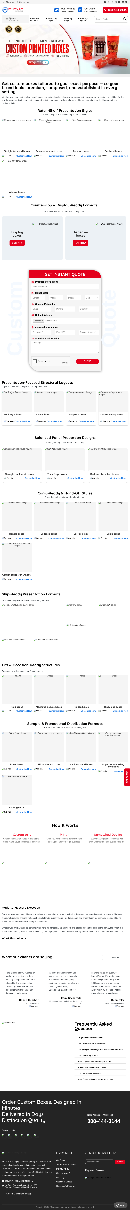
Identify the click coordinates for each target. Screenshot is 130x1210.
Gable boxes (113, 534)
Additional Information (47, 338)
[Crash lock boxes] (113, 613)
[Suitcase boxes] (49, 516)
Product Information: (46, 282)
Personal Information (46, 327)
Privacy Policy (62, 1169)
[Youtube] (119, 2)
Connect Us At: (8, 1130)
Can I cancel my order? (88, 1055)
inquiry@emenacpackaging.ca (19, 1181)
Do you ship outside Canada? (90, 1038)
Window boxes (17, 192)
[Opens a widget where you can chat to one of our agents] (120, 1205)
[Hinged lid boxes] (113, 689)
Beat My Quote (83, 19)
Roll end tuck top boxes (104, 474)
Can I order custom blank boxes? (92, 1043)
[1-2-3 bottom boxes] (97, 640)
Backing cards (16, 807)
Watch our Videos (64, 1182)
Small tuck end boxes (81, 764)
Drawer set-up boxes (112, 414)
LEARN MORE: (65, 1153)
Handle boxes (16, 534)
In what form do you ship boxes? (92, 1067)
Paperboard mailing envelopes (113, 765)
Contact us (24, 2)
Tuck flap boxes (57, 474)
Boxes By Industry (34, 19)
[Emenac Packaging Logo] (12, 10)
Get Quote (60, 1160)
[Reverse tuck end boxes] (49, 134)
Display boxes (17, 234)
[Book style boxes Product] (17, 401)
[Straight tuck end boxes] (17, 134)
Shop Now (17, 243)
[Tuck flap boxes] (65, 464)
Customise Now (24, 156)
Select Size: (41, 293)
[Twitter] (109, 2)
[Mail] (126, 2)
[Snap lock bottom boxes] (49, 647)
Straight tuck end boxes (17, 151)
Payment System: (95, 1170)
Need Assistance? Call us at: (100, 1115)
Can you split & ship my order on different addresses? (101, 1049)
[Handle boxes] (17, 516)
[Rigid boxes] (17, 689)
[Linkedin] (123, 2)
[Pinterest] (116, 2)
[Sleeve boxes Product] (49, 401)
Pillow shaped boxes (49, 764)
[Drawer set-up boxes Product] (113, 401)
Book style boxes (13, 414)
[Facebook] (105, 2)
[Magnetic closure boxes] (49, 689)
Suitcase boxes (49, 534)
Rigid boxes (17, 707)
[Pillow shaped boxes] (49, 747)
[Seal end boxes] (113, 134)
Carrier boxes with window (16, 575)
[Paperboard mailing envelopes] (113, 747)
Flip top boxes (81, 707)
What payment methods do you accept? (95, 1061)
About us (10, 2)
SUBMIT (87, 361)
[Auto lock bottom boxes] (17, 647)
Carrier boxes (81, 534)
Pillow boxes (16, 764)
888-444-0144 (103, 1121)
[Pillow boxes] (17, 747)
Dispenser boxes (80, 234)
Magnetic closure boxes (49, 707)
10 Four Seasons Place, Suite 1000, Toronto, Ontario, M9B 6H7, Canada (21, 1186)
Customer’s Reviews (65, 1186)
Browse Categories (14, 19)
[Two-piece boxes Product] (81, 401)
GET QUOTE (127, 777)
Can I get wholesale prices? (89, 1073)
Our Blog (60, 1177)
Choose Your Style (64, 1173)
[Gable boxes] (113, 516)
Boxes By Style (52, 19)
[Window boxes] (17, 174)
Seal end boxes (113, 151)
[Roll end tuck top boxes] (108, 464)
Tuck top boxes (81, 151)
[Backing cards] (17, 790)
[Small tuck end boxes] (81, 747)
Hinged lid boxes (113, 707)
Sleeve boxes (43, 414)
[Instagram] (112, 2)
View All (115, 957)
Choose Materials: (45, 304)
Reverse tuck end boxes (49, 151)
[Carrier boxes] (81, 516)
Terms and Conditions (66, 1165)
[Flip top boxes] (81, 689)
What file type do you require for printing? (96, 1079)
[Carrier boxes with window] (17, 557)
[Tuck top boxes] (81, 134)
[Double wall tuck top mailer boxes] (33, 620)
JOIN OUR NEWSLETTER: (100, 1153)
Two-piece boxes (77, 414)
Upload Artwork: (44, 315)
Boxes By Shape (68, 19)
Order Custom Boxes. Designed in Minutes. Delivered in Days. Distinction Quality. (41, 1111)
